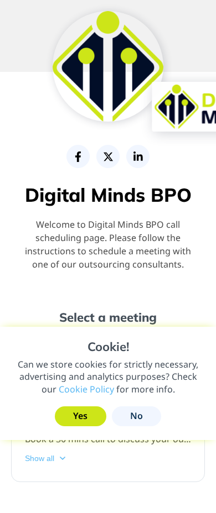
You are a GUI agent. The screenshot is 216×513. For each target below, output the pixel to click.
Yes (80, 416)
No (136, 416)
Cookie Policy (86, 389)
